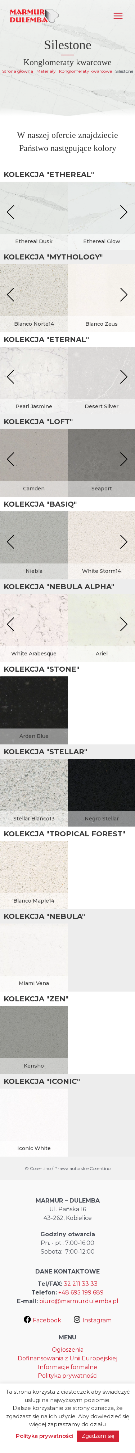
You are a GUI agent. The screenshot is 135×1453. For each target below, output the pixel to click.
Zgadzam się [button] (98, 1436)
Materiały (46, 71)
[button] (11, 213)
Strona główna (17, 71)
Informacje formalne (67, 1367)
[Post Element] (34, 222)
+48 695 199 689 (81, 1292)
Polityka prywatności (68, 1375)
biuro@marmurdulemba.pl (78, 1301)
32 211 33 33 (81, 1283)
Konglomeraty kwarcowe (85, 71)
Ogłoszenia (68, 1349)
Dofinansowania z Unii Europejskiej (67, 1358)
